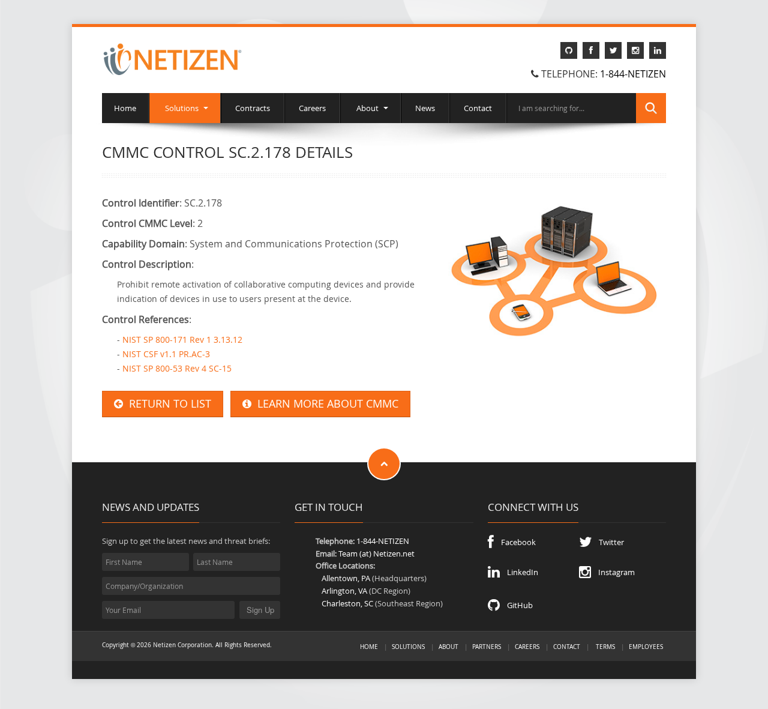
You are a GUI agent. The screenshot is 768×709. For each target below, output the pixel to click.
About (367, 108)
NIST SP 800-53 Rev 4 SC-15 (177, 368)
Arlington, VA (344, 590)
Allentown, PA (346, 578)
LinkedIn (519, 572)
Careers (312, 108)
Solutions (181, 108)
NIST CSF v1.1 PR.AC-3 (166, 354)
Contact (478, 108)
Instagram (613, 572)
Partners (486, 646)
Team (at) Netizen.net (376, 553)
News (425, 108)
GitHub (516, 605)
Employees (646, 646)
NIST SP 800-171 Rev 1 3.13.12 (182, 339)
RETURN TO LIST (167, 404)
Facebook (515, 542)
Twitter (608, 542)
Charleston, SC (347, 603)
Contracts (252, 108)
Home (125, 108)
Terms (605, 646)
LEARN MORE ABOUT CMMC (324, 404)
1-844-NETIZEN (633, 73)
